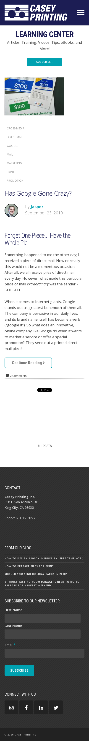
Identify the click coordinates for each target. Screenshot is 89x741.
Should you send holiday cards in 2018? (36, 574)
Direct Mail (15, 137)
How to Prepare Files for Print (29, 566)
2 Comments (17, 376)
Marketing (14, 163)
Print (10, 172)
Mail (10, 154)
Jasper (37, 206)
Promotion (15, 181)
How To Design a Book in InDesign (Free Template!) (44, 558)
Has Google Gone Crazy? (38, 193)
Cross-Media (15, 128)
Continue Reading (27, 362)
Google (12, 146)
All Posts (44, 446)
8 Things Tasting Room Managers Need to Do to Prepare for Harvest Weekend (42, 583)
